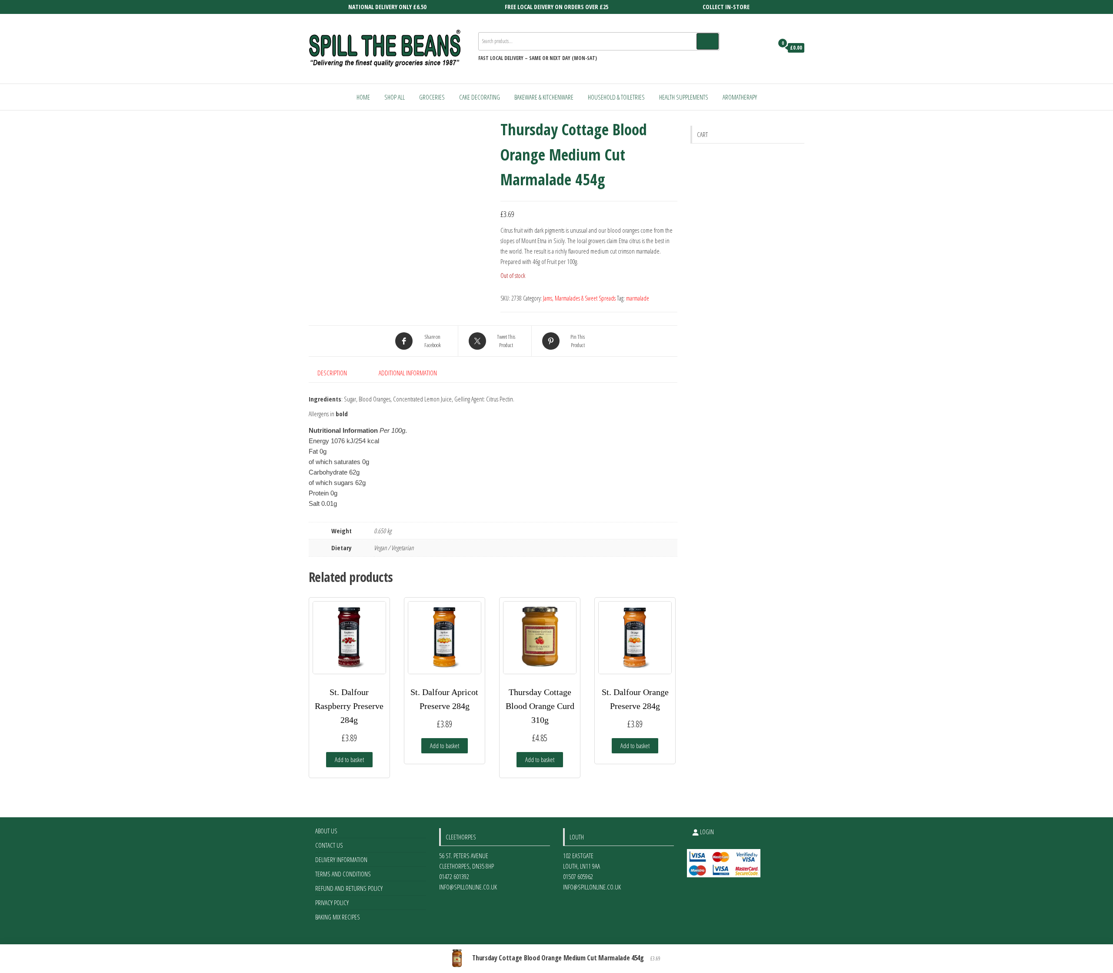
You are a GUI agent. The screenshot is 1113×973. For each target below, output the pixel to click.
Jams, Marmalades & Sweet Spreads (579, 298)
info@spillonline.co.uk (468, 887)
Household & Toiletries (616, 97)
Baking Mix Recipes (337, 917)
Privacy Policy (332, 902)
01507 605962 (578, 876)
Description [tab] (332, 372)
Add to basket (349, 759)
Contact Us (329, 845)
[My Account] (764, 47)
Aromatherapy (740, 97)
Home (363, 97)
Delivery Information (341, 859)
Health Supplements (683, 97)
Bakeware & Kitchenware (543, 97)
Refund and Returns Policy (349, 888)
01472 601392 (454, 876)
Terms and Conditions (343, 873)
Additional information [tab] (408, 372)
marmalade (637, 298)
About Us (326, 830)
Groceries (432, 97)
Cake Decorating (479, 97)
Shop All (394, 97)
